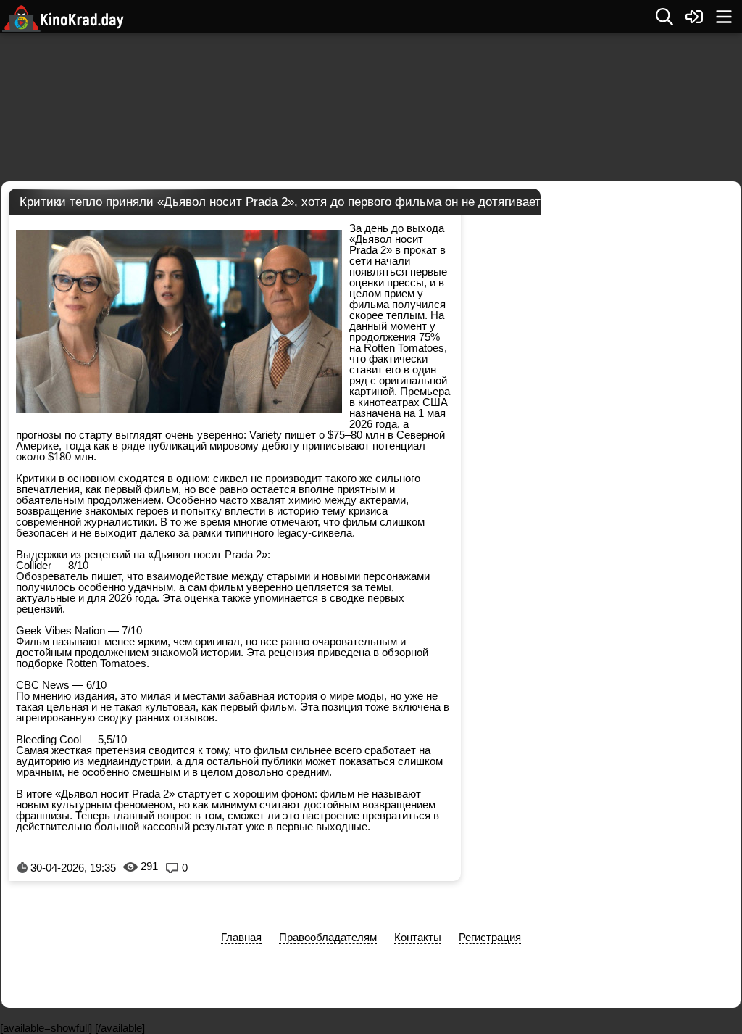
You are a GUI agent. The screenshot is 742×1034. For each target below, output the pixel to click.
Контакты (417, 937)
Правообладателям (328, 937)
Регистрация (490, 937)
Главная (241, 937)
